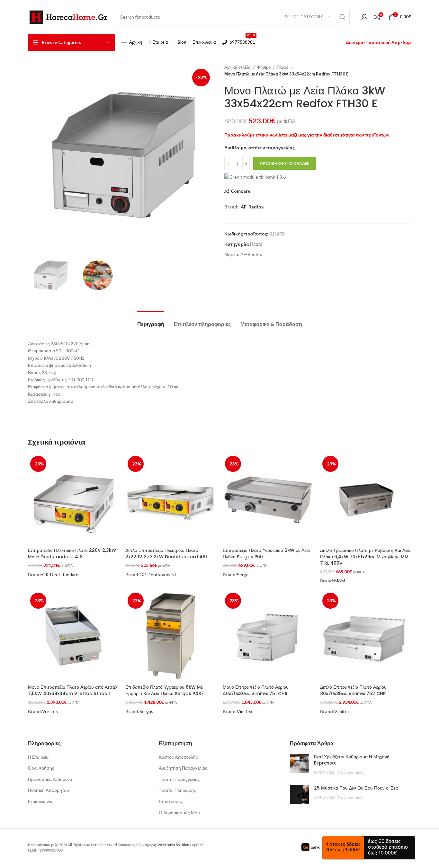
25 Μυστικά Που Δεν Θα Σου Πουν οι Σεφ (356, 788)
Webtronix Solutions (174, 845)
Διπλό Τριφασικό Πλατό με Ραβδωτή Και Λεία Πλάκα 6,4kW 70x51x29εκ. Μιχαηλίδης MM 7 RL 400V (365, 556)
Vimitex (244, 711)
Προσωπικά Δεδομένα (50, 779)
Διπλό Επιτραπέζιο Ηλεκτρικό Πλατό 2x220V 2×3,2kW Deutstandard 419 (166, 553)
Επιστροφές (171, 801)
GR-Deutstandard (60, 574)
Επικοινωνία (40, 801)
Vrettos (50, 711)
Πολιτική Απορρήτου (48, 790)
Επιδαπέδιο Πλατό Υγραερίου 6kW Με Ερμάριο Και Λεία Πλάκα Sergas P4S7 (164, 690)
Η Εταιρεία (38, 757)
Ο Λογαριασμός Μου (179, 812)
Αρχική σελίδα (238, 67)
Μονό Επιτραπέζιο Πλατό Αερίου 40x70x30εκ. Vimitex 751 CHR (256, 690)
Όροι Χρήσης (41, 768)
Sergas (244, 574)
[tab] (150, 321)
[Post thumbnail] (299, 764)
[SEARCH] (342, 17)
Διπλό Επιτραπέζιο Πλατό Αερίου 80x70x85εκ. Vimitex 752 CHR (353, 690)
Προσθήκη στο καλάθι (284, 163)
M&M (339, 580)
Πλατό (283, 67)
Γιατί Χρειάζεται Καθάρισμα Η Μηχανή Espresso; (352, 760)
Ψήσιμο (264, 67)
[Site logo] (68, 16)
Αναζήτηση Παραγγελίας (183, 768)
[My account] (364, 17)
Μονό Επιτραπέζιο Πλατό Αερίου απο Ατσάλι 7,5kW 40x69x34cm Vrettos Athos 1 (73, 690)
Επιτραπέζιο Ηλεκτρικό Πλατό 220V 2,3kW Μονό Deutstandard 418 (72, 553)
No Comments (350, 772)
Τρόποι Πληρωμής (177, 790)
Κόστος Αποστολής (178, 757)
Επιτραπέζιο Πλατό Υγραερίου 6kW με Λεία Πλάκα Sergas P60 (266, 553)
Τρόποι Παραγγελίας (179, 779)
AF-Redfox (252, 206)
